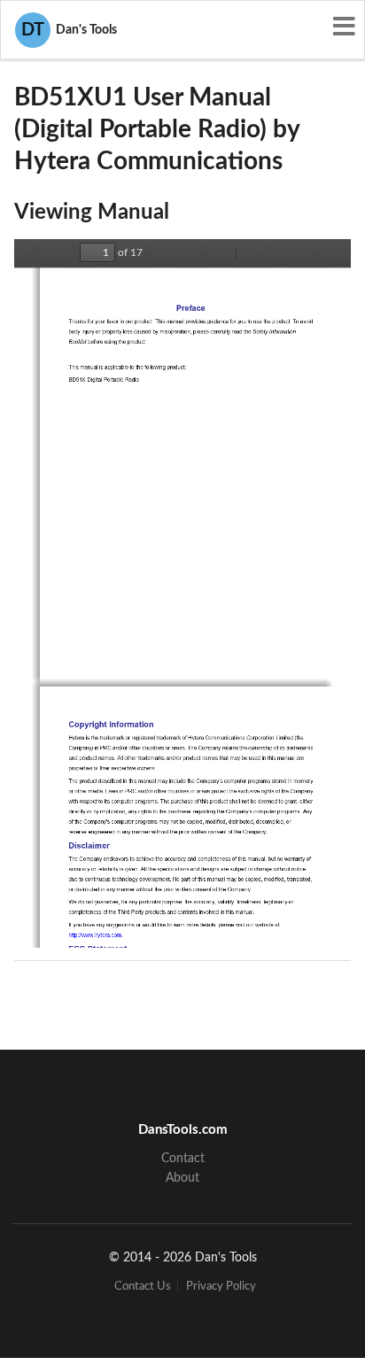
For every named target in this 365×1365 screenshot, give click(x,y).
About (182, 1178)
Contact (183, 1158)
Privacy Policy (221, 1286)
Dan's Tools (69, 30)
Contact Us (142, 1286)
